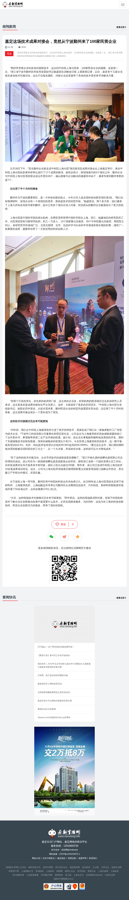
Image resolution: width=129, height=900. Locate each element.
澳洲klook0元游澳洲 (47, 709)
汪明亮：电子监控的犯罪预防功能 (53, 675)
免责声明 (82, 858)
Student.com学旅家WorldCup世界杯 (54, 717)
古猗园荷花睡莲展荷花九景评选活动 (54, 692)
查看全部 (120, 27)
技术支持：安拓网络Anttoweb (64, 850)
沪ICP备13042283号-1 (69, 854)
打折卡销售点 (49, 858)
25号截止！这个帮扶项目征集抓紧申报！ (56, 647)
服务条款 (61, 858)
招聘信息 (72, 858)
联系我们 (93, 858)
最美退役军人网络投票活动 (50, 684)
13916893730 (70, 845)
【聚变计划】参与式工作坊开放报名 (54, 655)
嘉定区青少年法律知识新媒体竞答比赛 (55, 701)
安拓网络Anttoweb (94, 875)
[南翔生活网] (13, 4)
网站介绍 (36, 858)
